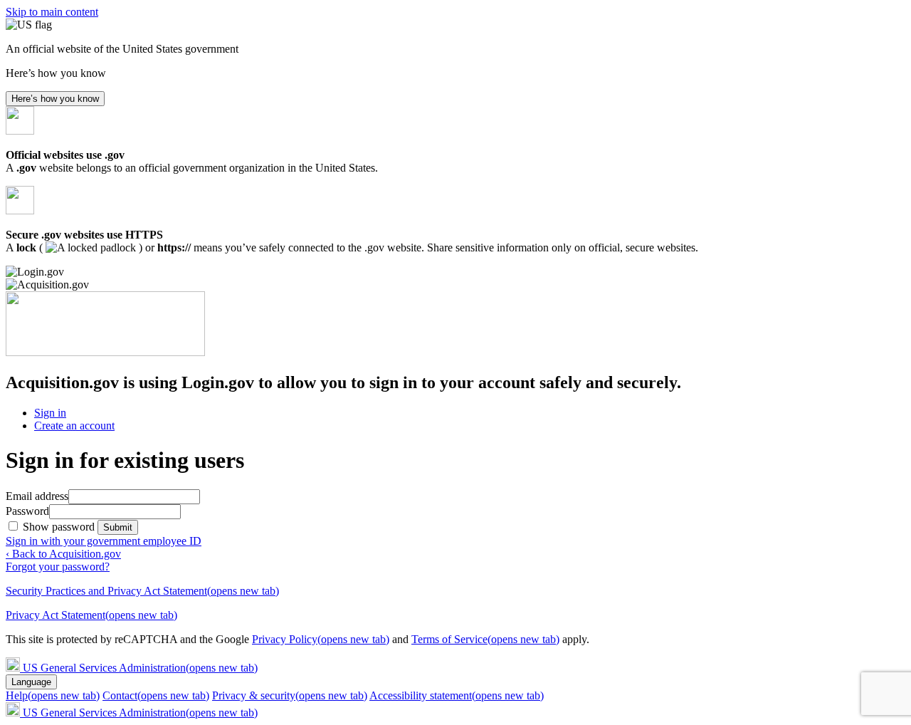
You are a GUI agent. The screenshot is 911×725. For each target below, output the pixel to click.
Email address (37, 496)
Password (27, 511)
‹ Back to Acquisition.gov (63, 554)
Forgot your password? (58, 566)
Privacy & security (289, 695)
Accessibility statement (456, 695)
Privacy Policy (320, 639)
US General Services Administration (140, 668)
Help (53, 695)
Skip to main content (52, 12)
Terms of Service (485, 639)
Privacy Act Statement (91, 615)
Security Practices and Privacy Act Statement (142, 591)
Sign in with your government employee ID (103, 541)
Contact (155, 695)
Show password (60, 527)
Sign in (50, 413)
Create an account (74, 425)
